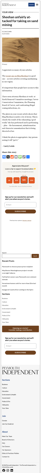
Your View (7, 12)
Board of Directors (8, 440)
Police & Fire (6, 315)
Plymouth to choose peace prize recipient (17, 266)
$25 (24, 180)
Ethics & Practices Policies (10, 453)
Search (4, 253)
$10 (16, 180)
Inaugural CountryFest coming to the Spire (17, 290)
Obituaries (5, 319)
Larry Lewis (8, 31)
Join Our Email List (8, 424)
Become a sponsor (27, 220)
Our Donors (6, 446)
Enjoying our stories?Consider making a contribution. (20, 329)
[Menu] (37, 4)
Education (5, 305)
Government (6, 312)
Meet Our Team (7, 436)
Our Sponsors (6, 450)
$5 (9, 180)
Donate (31, 4)
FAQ (3, 443)
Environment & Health (9, 309)
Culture (4, 302)
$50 (31, 180)
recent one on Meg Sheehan (17, 76)
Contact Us (5, 457)
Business (5, 298)
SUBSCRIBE (20, 211)
